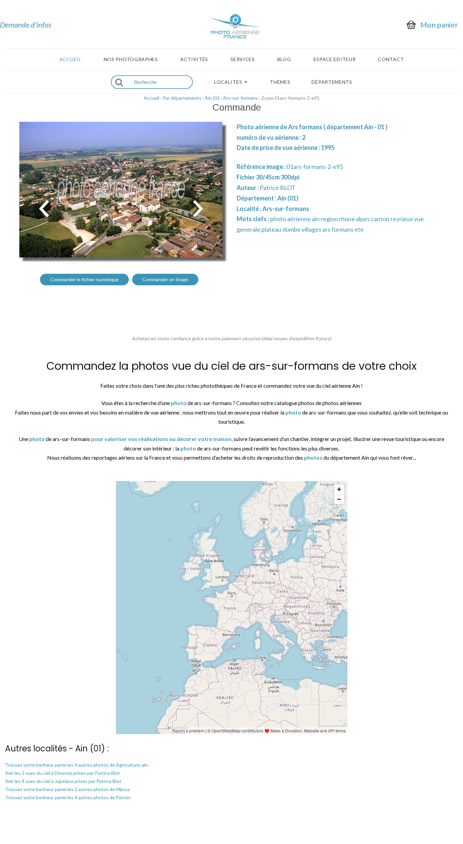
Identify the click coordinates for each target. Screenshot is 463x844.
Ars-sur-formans (240, 98)
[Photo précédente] (44, 208)
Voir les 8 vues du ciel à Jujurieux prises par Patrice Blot (63, 781)
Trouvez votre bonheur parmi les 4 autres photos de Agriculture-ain (76, 765)
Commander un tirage (165, 279)
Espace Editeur (335, 59)
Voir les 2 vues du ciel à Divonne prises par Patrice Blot (62, 773)
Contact (391, 59)
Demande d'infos (26, 24)
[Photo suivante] (197, 208)
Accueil (70, 59)
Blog (284, 59)
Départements (331, 82)
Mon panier (439, 24)
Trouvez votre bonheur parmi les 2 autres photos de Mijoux (67, 789)
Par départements (182, 98)
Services (242, 59)
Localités (228, 82)
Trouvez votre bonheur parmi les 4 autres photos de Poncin (67, 797)
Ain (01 (212, 98)
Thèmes (280, 82)
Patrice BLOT (278, 187)
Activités (194, 59)
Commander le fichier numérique (84, 279)
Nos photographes (131, 59)
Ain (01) (287, 198)
